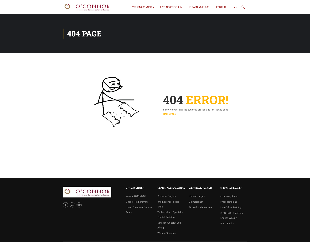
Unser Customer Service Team (139, 210)
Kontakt (221, 7)
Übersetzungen (197, 196)
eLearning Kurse (199, 7)
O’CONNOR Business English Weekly (231, 215)
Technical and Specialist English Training (170, 215)
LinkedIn (72, 204)
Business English (166, 196)
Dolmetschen (196, 201)
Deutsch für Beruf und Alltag (169, 225)
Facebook (65, 204)
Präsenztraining (228, 201)
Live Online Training (230, 207)
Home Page (169, 113)
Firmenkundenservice (200, 207)
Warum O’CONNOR (142, 7)
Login (234, 7)
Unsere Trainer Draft (137, 201)
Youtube (79, 204)
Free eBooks (227, 223)
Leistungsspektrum (170, 7)
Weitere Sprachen (166, 233)
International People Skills (168, 204)
